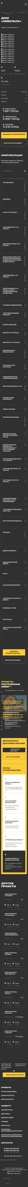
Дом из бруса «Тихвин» (11, 894)
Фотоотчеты (6, 1110)
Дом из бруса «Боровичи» (11, 973)
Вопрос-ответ (7, 1117)
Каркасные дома (9, 1091)
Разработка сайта (7, 1179)
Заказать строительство (14, 134)
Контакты (5, 1125)
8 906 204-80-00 (11, 1150)
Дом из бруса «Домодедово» (12, 934)
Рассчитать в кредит (13, 143)
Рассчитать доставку (15, 750)
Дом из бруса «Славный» (11, 914)
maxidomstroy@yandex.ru (13, 1156)
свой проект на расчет (15, 1074)
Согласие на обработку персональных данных (11, 1135)
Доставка (5, 1114)
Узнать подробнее (13, 757)
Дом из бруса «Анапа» (11, 1012)
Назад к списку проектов (9, 27)
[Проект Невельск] (7, 34)
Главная (3, 12)
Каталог (12, 12)
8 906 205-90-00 (16, 789)
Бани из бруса (7, 1099)
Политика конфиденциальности (11, 1130)
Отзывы (4, 1121)
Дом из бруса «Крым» (11, 953)
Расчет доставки (13, 660)
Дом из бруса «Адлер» (11, 1031)
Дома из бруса (22, 12)
